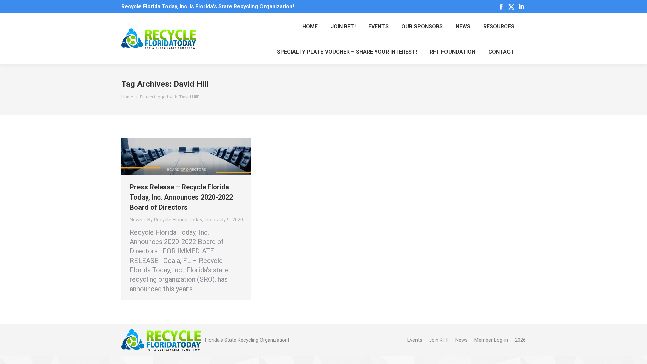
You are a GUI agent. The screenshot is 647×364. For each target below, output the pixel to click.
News (136, 220)
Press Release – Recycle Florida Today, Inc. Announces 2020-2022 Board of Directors (181, 197)
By (179, 220)
